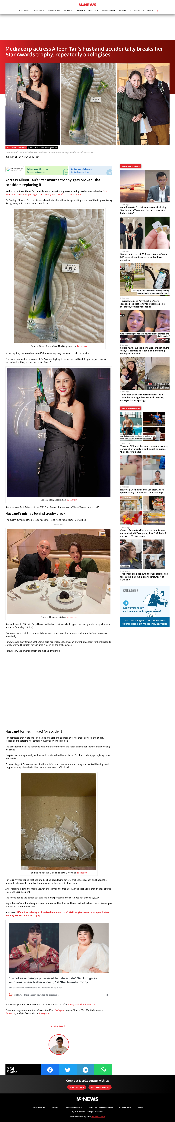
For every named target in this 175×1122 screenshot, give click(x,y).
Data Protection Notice (100, 1107)
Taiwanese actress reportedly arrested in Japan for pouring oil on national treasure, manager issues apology (142, 397)
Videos (150, 10)
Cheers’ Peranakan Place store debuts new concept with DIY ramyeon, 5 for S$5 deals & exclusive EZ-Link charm (143, 533)
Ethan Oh (13, 156)
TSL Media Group (98, 1116)
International (54, 10)
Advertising (39, 1107)
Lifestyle (92, 10)
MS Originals (136, 10)
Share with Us (77, 1087)
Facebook (82, 346)
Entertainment (108, 10)
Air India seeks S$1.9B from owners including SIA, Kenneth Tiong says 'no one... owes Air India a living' (143, 210)
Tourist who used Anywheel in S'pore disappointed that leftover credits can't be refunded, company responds (142, 303)
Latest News (23, 10)
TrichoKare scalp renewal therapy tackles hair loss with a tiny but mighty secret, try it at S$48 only (144, 576)
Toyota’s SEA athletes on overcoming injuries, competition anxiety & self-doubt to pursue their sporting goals (144, 449)
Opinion (79, 10)
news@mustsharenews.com (81, 1004)
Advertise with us (100, 1087)
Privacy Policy (125, 1107)
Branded (122, 10)
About (55, 1107)
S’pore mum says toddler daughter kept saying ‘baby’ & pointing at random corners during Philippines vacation (144, 350)
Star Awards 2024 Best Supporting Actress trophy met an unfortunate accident (56, 193)
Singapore (37, 10)
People (67, 10)
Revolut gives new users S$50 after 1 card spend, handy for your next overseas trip (142, 491)
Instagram (71, 499)
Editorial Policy (74, 1107)
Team (140, 1107)
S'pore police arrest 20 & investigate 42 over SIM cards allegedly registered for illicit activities (143, 257)
